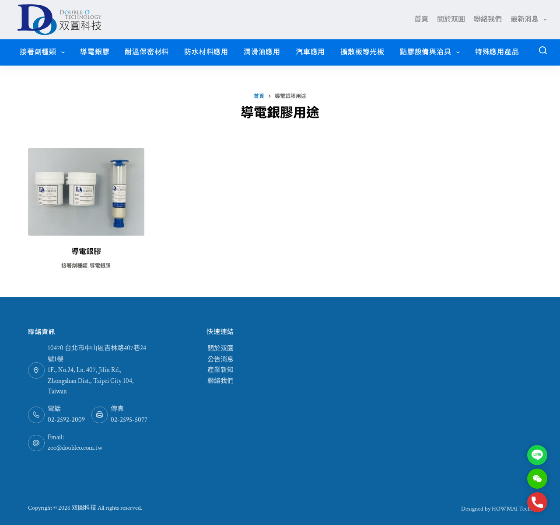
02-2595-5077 (129, 420)
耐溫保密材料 (147, 52)
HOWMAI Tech (511, 509)
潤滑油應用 (262, 52)
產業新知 (220, 370)
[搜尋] (543, 50)
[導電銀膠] (86, 191)
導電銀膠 (94, 52)
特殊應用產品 (497, 52)
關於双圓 (451, 19)
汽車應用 (310, 52)
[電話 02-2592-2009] (36, 415)
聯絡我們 (488, 19)
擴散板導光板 (362, 52)
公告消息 (220, 359)
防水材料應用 (206, 52)
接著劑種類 (38, 52)
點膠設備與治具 (426, 52)
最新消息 (525, 19)
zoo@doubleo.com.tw (75, 448)
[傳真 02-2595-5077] (99, 415)
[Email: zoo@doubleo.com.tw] (36, 443)
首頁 (421, 19)
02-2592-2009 (66, 420)
